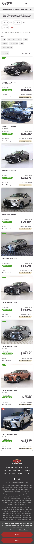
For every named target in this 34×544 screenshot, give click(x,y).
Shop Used (18, 468)
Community (26, 471)
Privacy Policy (17, 474)
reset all (12, 27)
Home (26, 468)
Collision (16, 471)
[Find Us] (26, 3)
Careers (7, 474)
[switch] (31, 3)
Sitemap (27, 474)
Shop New (9, 468)
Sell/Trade (8, 471)
